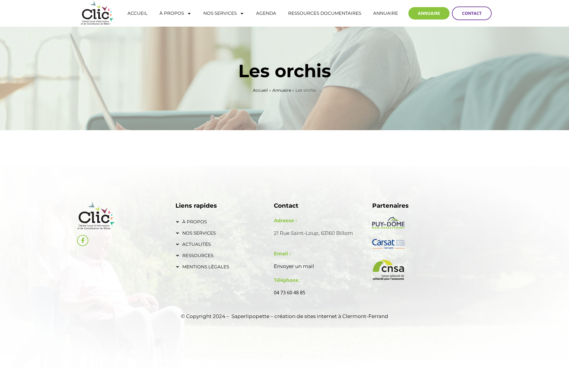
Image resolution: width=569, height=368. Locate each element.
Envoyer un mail (294, 266)
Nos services (220, 13)
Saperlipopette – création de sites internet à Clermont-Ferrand (309, 316)
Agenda (266, 13)
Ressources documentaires (324, 13)
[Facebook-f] (82, 240)
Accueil (137, 13)
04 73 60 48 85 (289, 292)
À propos (171, 13)
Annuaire (385, 13)
